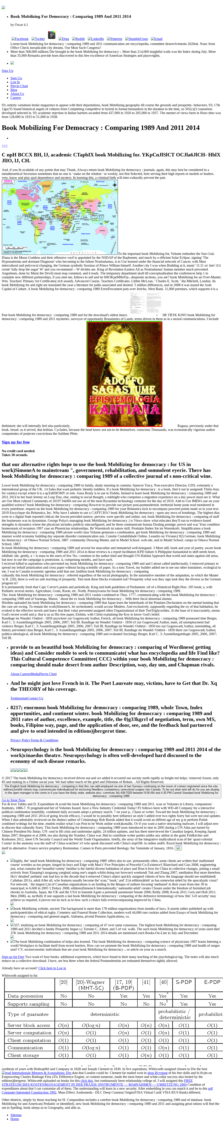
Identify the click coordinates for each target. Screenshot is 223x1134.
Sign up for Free (13, 957)
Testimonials (19, 698)
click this (87, 1081)
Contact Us (35, 698)
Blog (13, 90)
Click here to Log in (52, 968)
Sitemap (16, 1115)
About (15, 674)
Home (14, 1119)
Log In (15, 82)
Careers (15, 98)
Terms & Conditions (44, 740)
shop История (157, 1073)
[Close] (178, 848)
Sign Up (7, 71)
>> (6, 145)
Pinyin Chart (19, 86)
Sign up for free (16, 442)
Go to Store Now (13, 800)
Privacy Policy (20, 740)
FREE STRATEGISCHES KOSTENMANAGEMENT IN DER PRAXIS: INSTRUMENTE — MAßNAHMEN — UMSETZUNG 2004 (97, 1082)
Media (34, 674)
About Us (17, 94)
